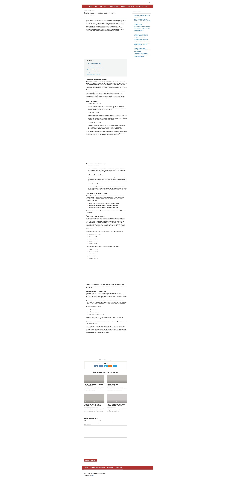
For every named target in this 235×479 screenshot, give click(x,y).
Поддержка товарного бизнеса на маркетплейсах (93, 385)
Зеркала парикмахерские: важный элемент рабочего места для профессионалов (116, 405)
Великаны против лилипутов (93, 74)
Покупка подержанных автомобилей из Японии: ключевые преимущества (142, 50)
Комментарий (87, 424)
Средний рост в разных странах (94, 69)
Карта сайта (110, 467)
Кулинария (123, 6)
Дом (105, 6)
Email (100, 420)
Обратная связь (118, 467)
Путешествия (139, 6)
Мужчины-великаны (94, 65)
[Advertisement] (106, 346)
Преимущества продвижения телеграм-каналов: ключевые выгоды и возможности (92, 405)
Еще (146, 6)
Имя (85, 420)
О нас (86, 467)
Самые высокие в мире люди (94, 63)
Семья (95, 6)
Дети (101, 6)
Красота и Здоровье (113, 6)
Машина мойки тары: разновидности (113, 385)
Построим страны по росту (93, 72)
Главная (90, 6)
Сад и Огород (131, 6)
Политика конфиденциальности (97, 467)
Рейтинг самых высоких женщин (96, 67)
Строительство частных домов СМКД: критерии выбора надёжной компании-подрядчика (142, 55)
